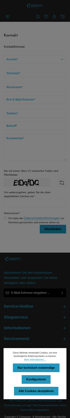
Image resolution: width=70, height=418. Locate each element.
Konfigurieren (36, 379)
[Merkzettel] (46, 16)
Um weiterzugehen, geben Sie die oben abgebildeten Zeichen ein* (27, 194)
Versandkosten (12, 405)
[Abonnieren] (62, 293)
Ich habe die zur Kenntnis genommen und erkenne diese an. (36, 220)
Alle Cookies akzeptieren (36, 391)
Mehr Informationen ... (35, 359)
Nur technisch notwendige (36, 367)
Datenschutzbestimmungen (42, 218)
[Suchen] (38, 16)
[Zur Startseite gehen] (35, 5)
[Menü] (7, 16)
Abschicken (52, 229)
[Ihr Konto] (54, 16)
